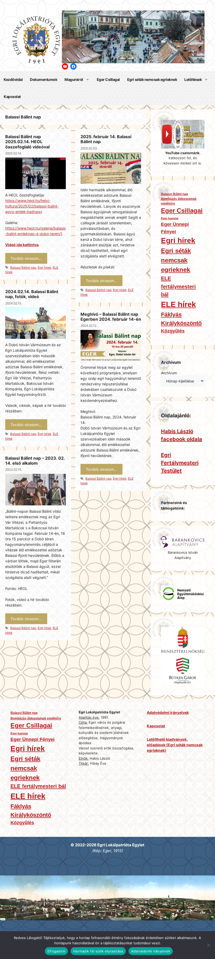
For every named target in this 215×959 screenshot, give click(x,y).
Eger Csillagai (108, 79)
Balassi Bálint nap (23, 267)
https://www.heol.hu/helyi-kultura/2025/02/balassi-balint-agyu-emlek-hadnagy (32, 206)
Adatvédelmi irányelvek (150, 951)
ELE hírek (178, 304)
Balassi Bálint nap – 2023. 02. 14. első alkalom (35, 460)
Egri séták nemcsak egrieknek (152, 79)
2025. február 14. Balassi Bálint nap (105, 139)
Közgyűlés (173, 331)
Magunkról (73, 79)
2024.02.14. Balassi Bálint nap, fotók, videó (31, 294)
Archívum (169, 373)
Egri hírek (44, 267)
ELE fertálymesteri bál (178, 286)
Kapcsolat (12, 96)
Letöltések (193, 79)
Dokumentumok (43, 79)
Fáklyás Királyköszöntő (181, 318)
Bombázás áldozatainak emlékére (179, 201)
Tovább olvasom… (26, 258)
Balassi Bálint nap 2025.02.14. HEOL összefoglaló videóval (27, 141)
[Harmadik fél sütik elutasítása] (208, 945)
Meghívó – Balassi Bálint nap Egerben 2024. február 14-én (110, 317)
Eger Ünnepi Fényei (175, 227)
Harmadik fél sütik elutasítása (98, 951)
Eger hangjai (169, 218)
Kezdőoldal (13, 79)
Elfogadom (56, 951)
